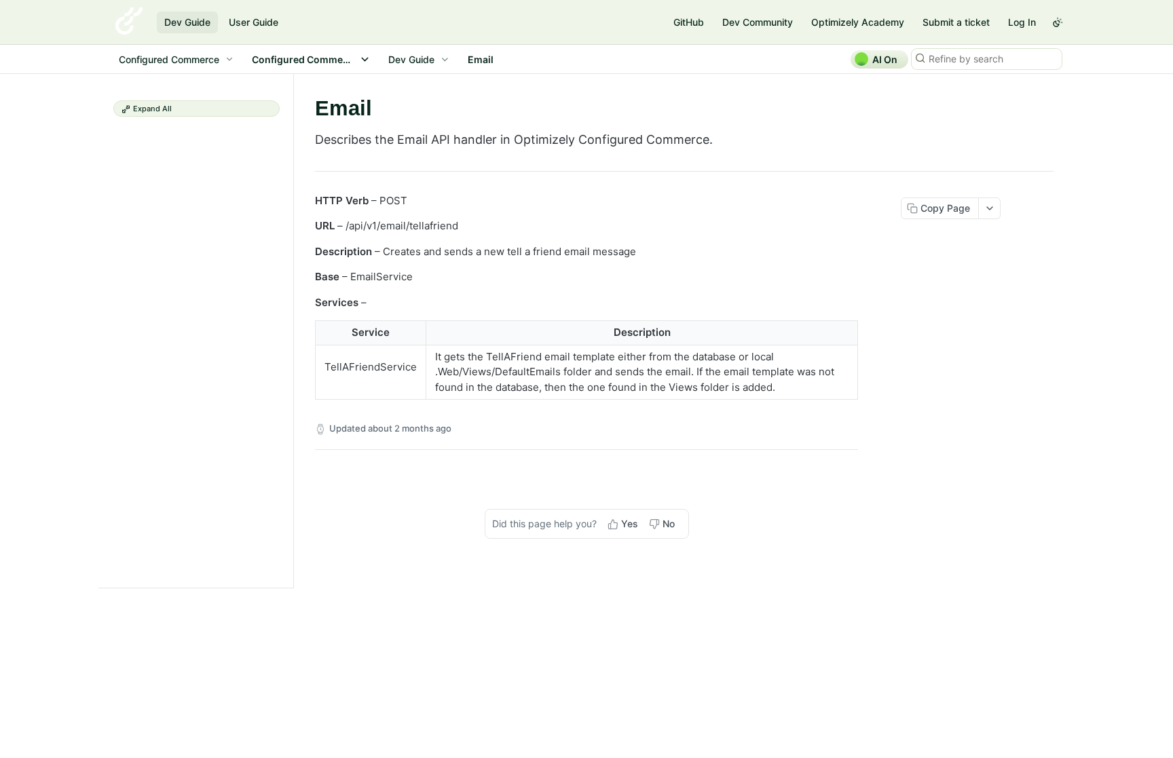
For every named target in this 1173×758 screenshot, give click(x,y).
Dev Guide (187, 22)
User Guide (253, 22)
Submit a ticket (956, 22)
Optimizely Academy (857, 22)
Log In (1022, 22)
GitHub (688, 22)
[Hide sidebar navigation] (290, 330)
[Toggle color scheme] (1057, 22)
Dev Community (757, 22)
